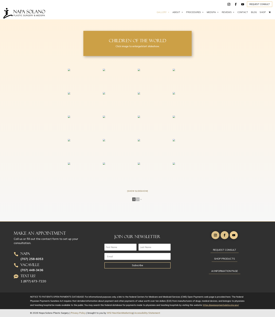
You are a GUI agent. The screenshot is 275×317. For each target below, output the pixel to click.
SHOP (263, 12)
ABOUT (176, 12)
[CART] (269, 12)
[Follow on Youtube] (242, 4)
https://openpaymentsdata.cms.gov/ (221, 305)
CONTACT (242, 12)
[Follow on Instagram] (229, 4)
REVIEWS (227, 12)
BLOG (254, 12)
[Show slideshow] (137, 191)
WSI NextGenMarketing (120, 312)
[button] (272, 296)
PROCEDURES (193, 12)
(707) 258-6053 (31, 259)
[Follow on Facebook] (236, 4)
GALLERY (162, 12)
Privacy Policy (78, 312)
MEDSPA (211, 12)
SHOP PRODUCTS (224, 258)
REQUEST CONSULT (259, 4)
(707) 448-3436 (31, 270)
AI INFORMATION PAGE (224, 270)
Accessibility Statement (147, 312)
